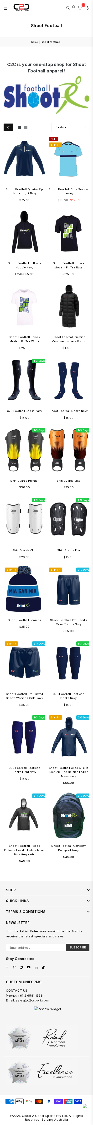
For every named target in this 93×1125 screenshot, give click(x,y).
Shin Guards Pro (68, 550)
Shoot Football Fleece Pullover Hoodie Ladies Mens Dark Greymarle (24, 850)
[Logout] (73, 7)
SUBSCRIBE (77, 947)
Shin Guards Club (24, 550)
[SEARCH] (68, 7)
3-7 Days (83, 569)
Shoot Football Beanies (24, 620)
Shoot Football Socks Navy (69, 411)
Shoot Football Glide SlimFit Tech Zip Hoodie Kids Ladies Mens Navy (68, 772)
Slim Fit (55, 144)
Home (34, 42)
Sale (54, 139)
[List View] (25, 127)
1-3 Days (39, 360)
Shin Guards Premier (24, 480)
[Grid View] (19, 127)
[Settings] (86, 7)
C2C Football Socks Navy (24, 411)
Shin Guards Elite (68, 480)
